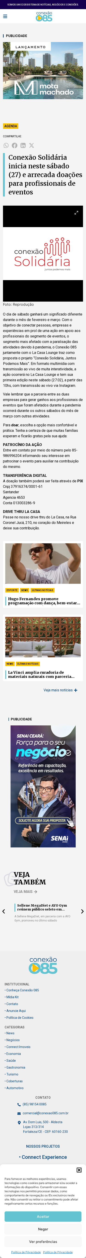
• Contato (11, 1004)
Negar (43, 1229)
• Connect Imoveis (18, 1047)
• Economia (13, 1054)
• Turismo (11, 1074)
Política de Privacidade (26, 1252)
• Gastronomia (15, 1067)
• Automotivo (14, 1088)
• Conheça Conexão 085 (22, 990)
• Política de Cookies (19, 1017)
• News (9, 1033)
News (24, 590)
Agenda (10, 126)
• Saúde (10, 1060)
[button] (79, 1170)
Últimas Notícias (42, 590)
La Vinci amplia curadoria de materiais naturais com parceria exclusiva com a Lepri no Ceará (39, 674)
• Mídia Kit (12, 997)
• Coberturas (14, 1081)
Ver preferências (43, 1241)
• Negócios (12, 1040)
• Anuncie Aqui (15, 1011)
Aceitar (43, 1216)
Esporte (12, 590)
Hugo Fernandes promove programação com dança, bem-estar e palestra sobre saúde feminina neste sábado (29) (44, 601)
